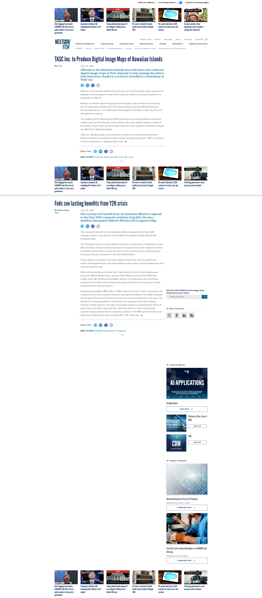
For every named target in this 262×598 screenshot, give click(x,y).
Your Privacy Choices (167, 3)
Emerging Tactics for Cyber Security (172, 48)
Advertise (199, 39)
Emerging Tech (127, 43)
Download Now (184, 507)
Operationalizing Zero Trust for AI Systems (182, 499)
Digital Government (198, 43)
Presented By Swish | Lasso (178, 503)
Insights (188, 39)
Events (157, 39)
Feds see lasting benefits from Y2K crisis (114, 157)
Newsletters (145, 39)
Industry (88, 48)
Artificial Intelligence (84, 43)
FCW (60, 65)
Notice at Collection (146, 3)
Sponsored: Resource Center (145, 48)
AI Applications (172, 403)
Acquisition (177, 43)
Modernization (146, 43)
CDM (189, 436)
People (163, 43)
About (178, 39)
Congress (128, 48)
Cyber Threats (99, 48)
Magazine (168, 39)
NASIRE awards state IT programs (110, 330)
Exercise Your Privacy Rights (197, 3)
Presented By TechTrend (177, 556)
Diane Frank (63, 210)
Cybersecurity (107, 43)
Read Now (184, 409)
